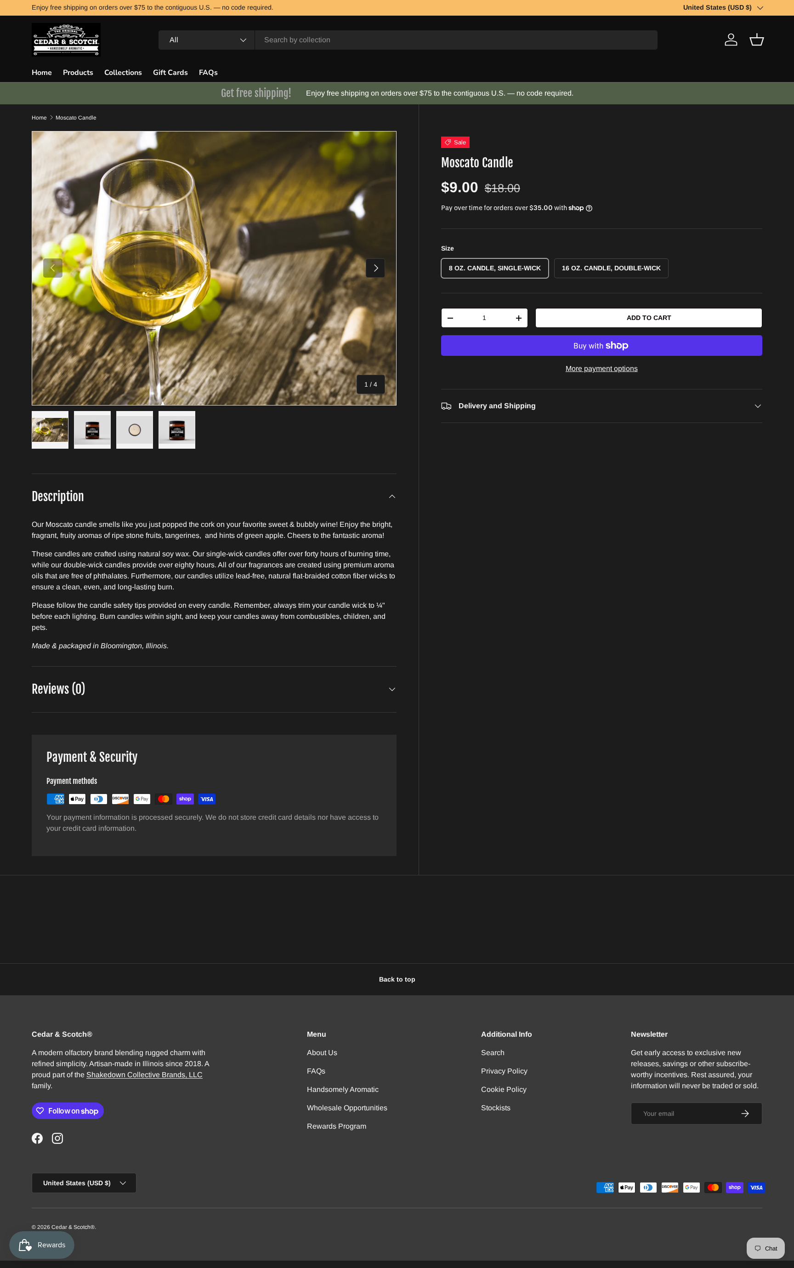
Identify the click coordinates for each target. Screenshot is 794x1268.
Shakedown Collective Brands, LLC (144, 1075)
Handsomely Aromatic (343, 1089)
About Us (322, 1053)
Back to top (397, 979)
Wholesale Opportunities (347, 1108)
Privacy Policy (504, 1071)
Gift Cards (170, 73)
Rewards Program (336, 1126)
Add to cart (649, 317)
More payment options (602, 368)
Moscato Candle (76, 117)
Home (42, 73)
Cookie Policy (504, 1089)
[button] (757, 39)
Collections (123, 73)
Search (493, 1053)
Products (78, 73)
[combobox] (408, 40)
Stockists (495, 1108)
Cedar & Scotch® (73, 1227)
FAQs (208, 73)
